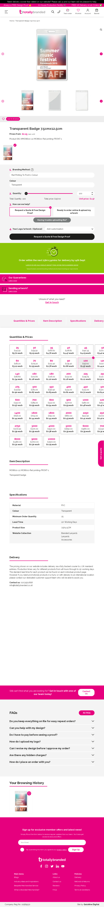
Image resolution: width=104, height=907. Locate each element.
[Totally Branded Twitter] (52, 866)
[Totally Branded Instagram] (46, 866)
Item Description (52, 321)
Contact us (86, 692)
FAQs (55, 890)
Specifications (78, 321)
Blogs (16, 877)
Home (11, 21)
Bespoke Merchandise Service (26, 886)
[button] (101, 53)
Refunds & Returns (82, 882)
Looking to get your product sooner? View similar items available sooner (52, 265)
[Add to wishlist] (3, 119)
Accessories (66, 540)
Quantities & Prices (24, 321)
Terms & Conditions (82, 890)
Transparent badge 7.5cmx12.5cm (28, 21)
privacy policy (62, 850)
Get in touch (52, 302)
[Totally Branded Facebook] (41, 866)
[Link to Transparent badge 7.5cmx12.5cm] (21, 801)
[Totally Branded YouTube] (62, 866)
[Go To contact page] (59, 11)
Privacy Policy (80, 886)
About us (56, 877)
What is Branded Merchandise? (26, 890)
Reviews (56, 886)
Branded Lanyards (69, 533)
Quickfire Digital (91, 904)
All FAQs (86, 713)
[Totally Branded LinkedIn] (57, 866)
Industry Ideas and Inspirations (26, 882)
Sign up (76, 850)
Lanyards (65, 536)
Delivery (77, 877)
